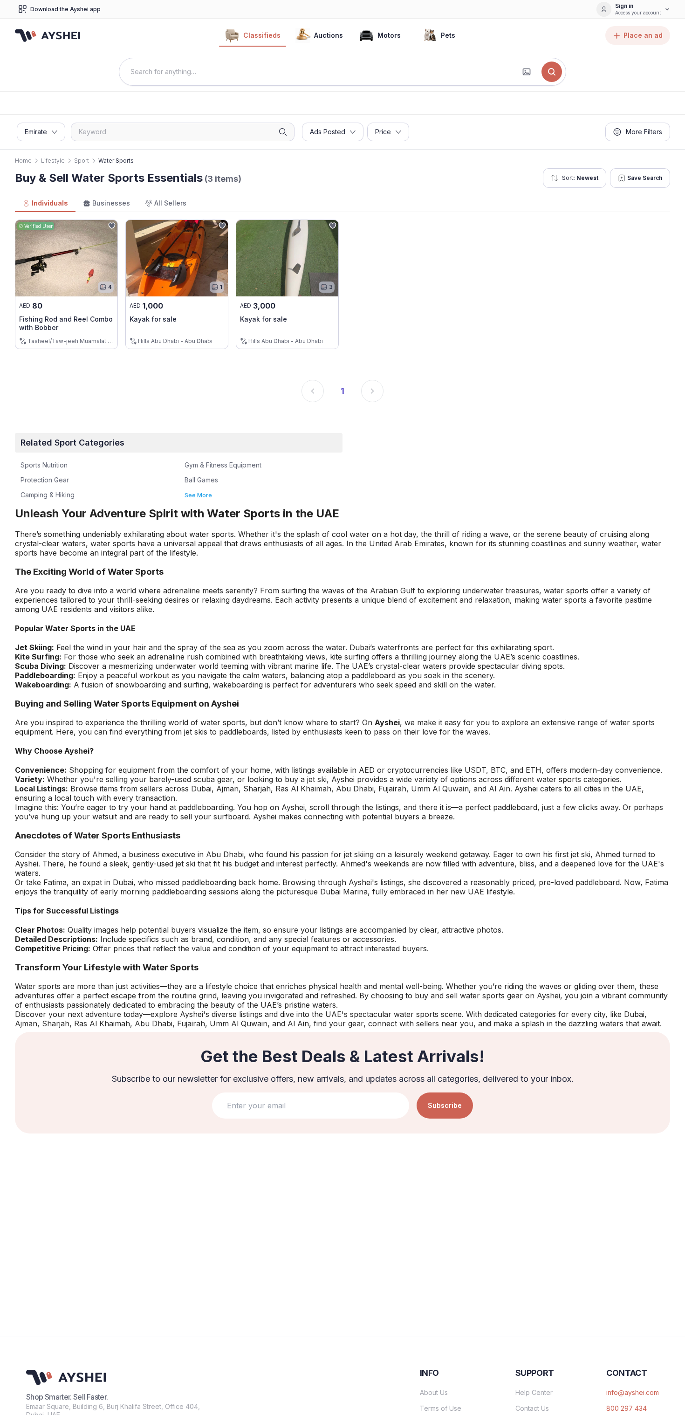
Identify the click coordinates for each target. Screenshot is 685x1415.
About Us (434, 1392)
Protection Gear (45, 480)
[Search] (551, 72)
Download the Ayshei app (65, 9)
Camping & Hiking (48, 495)
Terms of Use (440, 1408)
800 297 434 (626, 1408)
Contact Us (532, 1408)
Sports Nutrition (44, 465)
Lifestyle (53, 160)
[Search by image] (526, 71)
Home (23, 160)
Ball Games (201, 480)
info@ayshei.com (632, 1392)
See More (198, 495)
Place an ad (643, 35)
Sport (81, 160)
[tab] (45, 203)
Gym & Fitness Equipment (223, 465)
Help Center (534, 1392)
